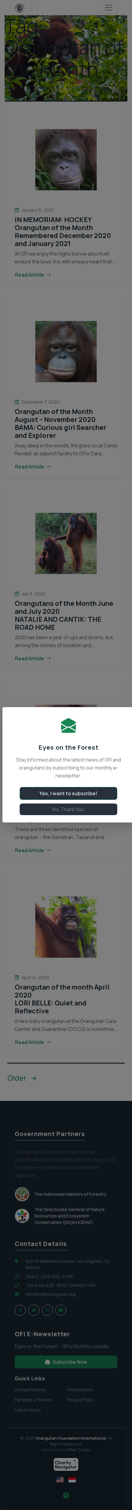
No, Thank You (68, 809)
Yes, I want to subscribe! (68, 793)
